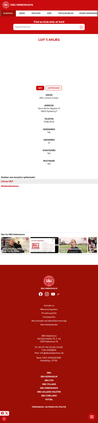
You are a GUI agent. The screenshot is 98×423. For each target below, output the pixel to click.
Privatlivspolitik (49, 313)
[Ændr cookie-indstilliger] (4, 419)
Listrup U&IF (7, 182)
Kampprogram (54, 88)
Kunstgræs (49, 151)
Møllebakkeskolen (10, 186)
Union (49, 95)
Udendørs (49, 140)
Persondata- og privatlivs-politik (49, 407)
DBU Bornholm (49, 377)
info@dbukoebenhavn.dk (51, 353)
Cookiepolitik (49, 317)
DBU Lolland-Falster (49, 392)
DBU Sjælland (49, 396)
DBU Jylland (49, 384)
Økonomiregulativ (49, 310)
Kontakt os (49, 306)
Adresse (49, 106)
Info (40, 88)
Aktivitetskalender (49, 325)
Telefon (49, 119)
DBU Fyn (49, 381)
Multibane (49, 161)
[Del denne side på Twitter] (6, 414)
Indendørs (49, 130)
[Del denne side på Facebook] (2, 414)
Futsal (49, 400)
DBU (49, 373)
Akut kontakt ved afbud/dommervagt (49, 321)
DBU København (49, 388)
